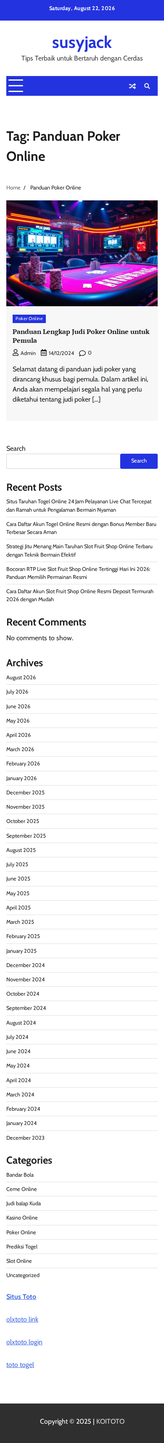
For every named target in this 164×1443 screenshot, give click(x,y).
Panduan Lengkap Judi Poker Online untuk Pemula (81, 336)
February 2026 (23, 763)
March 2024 (20, 1094)
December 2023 (25, 1138)
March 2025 (20, 922)
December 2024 (25, 965)
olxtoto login (24, 1342)
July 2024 (17, 1037)
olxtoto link (22, 1319)
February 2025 (23, 936)
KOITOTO (110, 1421)
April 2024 (18, 1080)
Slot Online (19, 1261)
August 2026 (21, 677)
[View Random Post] (132, 86)
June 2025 (18, 878)
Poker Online (29, 318)
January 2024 (21, 1123)
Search (16, 448)
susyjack (82, 42)
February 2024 (23, 1109)
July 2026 (17, 692)
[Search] (147, 86)
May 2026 (17, 721)
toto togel (20, 1365)
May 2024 (17, 1065)
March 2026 (20, 749)
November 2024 (25, 979)
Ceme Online (21, 1189)
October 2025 (22, 821)
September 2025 (26, 836)
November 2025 (25, 807)
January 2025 (21, 951)
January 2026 (21, 778)
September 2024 (26, 1008)
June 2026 (18, 706)
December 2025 (25, 792)
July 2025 (17, 864)
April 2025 (18, 907)
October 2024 (22, 994)
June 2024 (18, 1051)
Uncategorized (23, 1275)
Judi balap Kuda (23, 1203)
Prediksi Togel (21, 1246)
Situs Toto (21, 1297)
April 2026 (18, 735)
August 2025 (21, 850)
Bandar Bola (20, 1175)
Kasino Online (22, 1217)
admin (28, 353)
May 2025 (17, 893)
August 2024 (21, 1023)
